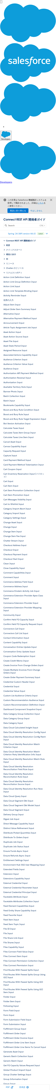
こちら (41, 203)
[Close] (51, 199)
